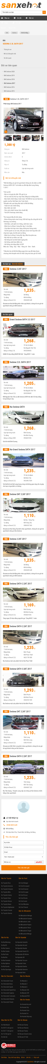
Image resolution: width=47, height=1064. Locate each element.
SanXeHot (30, 1062)
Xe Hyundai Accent (21, 945)
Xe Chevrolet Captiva (7, 993)
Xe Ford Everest (23, 889)
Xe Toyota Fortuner (7, 889)
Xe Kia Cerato (5, 951)
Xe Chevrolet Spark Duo (8, 990)
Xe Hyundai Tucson (21, 960)
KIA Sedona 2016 (8, 87)
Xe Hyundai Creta (20, 963)
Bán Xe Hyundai (20, 937)
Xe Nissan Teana (23, 1031)
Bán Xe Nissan (22, 1020)
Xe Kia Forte (5, 954)
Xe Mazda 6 (23, 987)
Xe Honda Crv (24, 1013)
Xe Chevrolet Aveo (7, 984)
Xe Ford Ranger (23, 883)
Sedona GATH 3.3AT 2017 (18, 669)
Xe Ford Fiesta (23, 898)
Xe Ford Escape (23, 892)
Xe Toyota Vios (6, 883)
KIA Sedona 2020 (8, 71)
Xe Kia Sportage (6, 969)
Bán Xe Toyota (6, 878)
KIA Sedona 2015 (8, 91)
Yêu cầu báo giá (23, 868)
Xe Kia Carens (5, 948)
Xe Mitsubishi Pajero (25, 925)
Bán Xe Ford (23, 878)
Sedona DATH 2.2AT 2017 (18, 583)
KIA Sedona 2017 (8, 83)
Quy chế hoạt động (14, 1057)
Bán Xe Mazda (25, 976)
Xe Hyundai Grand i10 (21, 951)
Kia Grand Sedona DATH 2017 (20, 449)
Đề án (23, 1057)
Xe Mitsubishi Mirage (25, 934)
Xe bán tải (4, 1037)
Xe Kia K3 (4, 945)
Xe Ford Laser (23, 901)
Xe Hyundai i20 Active (22, 954)
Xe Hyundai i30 (19, 957)
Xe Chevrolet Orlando (7, 999)
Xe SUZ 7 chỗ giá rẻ (7, 1031)
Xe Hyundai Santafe (21, 942)
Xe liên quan (7, 58)
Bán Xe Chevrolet (7, 976)
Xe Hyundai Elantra (21, 966)
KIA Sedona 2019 (8, 75)
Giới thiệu (4, 1057)
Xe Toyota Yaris (6, 898)
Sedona (14, 33)
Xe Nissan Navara (23, 1028)
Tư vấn (18, 23)
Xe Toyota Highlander (7, 907)
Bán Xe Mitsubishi (25, 911)
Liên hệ (28, 1057)
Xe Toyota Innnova (7, 886)
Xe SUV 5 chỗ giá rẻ (7, 1028)
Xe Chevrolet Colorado (8, 996)
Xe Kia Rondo (5, 966)
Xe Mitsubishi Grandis (25, 918)
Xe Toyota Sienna (6, 913)
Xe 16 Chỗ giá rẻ (6, 1034)
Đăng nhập (12, 28)
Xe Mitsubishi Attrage (25, 915)
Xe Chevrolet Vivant (7, 1002)
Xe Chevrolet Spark (7, 987)
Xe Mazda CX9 (24, 993)
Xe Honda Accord (25, 1004)
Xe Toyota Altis (6, 892)
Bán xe (31, 18)
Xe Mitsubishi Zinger (25, 931)
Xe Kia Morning (5, 942)
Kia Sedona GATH (15, 407)
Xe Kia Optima (5, 963)
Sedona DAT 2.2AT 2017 (17, 494)
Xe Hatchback (5, 1025)
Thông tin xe (7, 49)
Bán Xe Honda (25, 1000)
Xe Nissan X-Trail (23, 1037)
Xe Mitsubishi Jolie (24, 922)
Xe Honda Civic (24, 1010)
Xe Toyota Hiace (6, 904)
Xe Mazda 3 (23, 984)
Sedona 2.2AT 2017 (15, 269)
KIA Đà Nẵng (24, 33)
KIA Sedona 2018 (8, 79)
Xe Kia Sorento (5, 960)
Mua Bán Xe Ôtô (6, 1020)
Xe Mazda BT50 (25, 996)
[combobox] (23, 857)
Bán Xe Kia (5, 937)
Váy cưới (36, 1057)
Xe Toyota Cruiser (6, 910)
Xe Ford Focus (23, 895)
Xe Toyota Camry (6, 895)
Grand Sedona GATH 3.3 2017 (20, 319)
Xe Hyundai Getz (20, 972)
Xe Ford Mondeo (24, 904)
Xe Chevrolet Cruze (7, 981)
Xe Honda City (24, 1007)
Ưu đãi (19, 18)
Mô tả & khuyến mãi (10, 54)
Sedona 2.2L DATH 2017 (18, 362)
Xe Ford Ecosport (24, 886)
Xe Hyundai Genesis (21, 969)
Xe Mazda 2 (23, 981)
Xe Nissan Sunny (23, 1025)
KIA (7, 33)
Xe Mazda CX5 (24, 990)
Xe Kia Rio (4, 957)
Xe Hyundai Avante (21, 948)
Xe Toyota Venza (6, 901)
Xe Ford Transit (23, 907)
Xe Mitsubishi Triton (25, 928)
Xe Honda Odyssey (26, 1016)
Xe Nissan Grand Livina (25, 1034)
